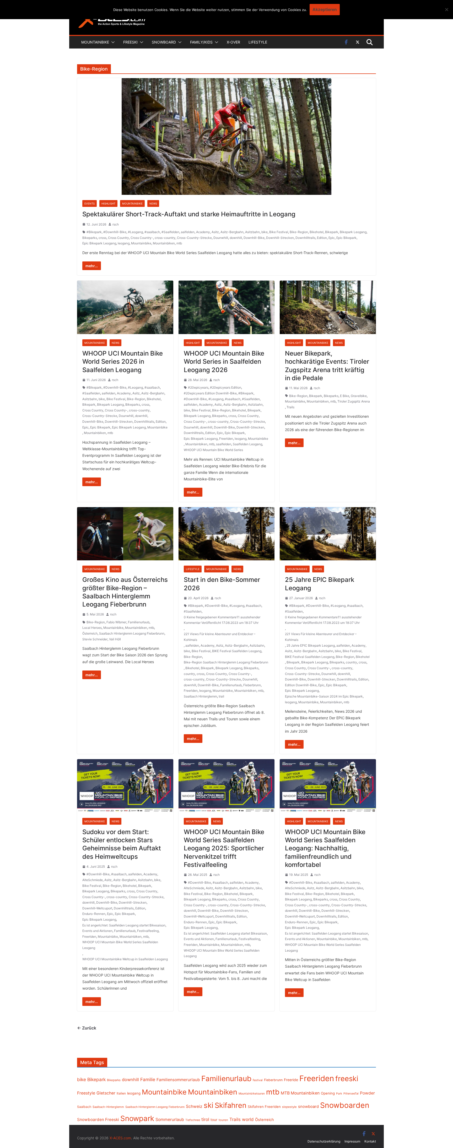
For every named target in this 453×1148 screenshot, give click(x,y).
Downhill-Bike (254, 238)
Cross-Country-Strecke (194, 238)
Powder (367, 1093)
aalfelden (188, 232)
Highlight (108, 203)
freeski (346, 1078)
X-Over (233, 42)
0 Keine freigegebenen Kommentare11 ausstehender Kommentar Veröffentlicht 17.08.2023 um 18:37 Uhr (222, 620)
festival (258, 1080)
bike (264, 232)
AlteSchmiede (92, 880)
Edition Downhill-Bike (301, 685)
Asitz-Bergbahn (232, 232)
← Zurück (86, 1028)
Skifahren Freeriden (264, 1106)
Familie (147, 1079)
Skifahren (230, 1105)
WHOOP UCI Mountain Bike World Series (213, 450)
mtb (179, 243)
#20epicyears (198, 387)
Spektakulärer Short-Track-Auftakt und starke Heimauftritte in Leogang (188, 214)
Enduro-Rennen (93, 914)
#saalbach (152, 232)
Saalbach (84, 1107)
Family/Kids (201, 42)
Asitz (215, 232)
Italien (121, 1093)
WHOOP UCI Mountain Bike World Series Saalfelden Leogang (120, 945)
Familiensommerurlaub (178, 1079)
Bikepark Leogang (353, 232)
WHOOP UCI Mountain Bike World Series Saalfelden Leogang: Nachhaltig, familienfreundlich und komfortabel (325, 848)
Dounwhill (220, 238)
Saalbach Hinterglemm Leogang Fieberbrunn (131, 633)
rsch (115, 224)
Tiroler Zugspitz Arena (353, 401)
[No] (446, 9)
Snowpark (137, 1118)
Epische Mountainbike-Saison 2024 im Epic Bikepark (324, 696)
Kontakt (370, 1141)
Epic (331, 238)
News (153, 203)
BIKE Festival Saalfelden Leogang (236, 651)
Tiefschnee (192, 1120)
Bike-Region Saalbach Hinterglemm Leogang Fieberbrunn (226, 662)
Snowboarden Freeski (98, 1119)
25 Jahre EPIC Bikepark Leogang (311, 645)
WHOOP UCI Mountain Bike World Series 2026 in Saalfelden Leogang (122, 361)
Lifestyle (258, 42)
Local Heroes (92, 628)
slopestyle (289, 1107)
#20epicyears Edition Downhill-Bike (210, 393)
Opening (328, 1093)
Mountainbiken (164, 243)
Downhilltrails (305, 238)
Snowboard (164, 42)
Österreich (90, 633)
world (248, 1119)
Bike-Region (299, 232)
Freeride (291, 1079)
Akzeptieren (324, 9)
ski (208, 1105)
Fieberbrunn (252, 685)
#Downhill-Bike (114, 232)
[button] (112, 42)
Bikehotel (316, 232)
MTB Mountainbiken (300, 1093)
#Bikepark (94, 232)
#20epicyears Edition (225, 387)
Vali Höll (115, 639)
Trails (290, 407)
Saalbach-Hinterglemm (108, 1107)
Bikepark (331, 232)
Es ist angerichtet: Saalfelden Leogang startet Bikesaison (123, 925)
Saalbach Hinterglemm (200, 696)
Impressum (352, 1141)
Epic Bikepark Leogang (99, 243)
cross (102, 238)
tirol (205, 1119)
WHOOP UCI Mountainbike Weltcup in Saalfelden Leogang (125, 959)
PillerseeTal (351, 1093)
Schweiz (194, 1106)
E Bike (344, 396)
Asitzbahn (252, 232)
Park (339, 1093)
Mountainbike (95, 42)
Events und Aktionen (97, 931)
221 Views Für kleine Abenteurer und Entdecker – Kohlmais (219, 637)
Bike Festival (278, 232)
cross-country (165, 238)
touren (223, 1120)
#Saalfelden (170, 232)
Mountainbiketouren (252, 1093)
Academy (203, 232)
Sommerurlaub (169, 1119)
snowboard (308, 1106)
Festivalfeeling (148, 931)
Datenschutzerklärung (324, 1141)
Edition (322, 238)
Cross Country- (142, 238)
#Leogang (135, 232)
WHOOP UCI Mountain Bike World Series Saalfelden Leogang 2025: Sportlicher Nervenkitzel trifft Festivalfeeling (224, 848)
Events (89, 203)
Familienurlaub (138, 622)
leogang (124, 243)
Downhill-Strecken (280, 238)
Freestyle (86, 1093)
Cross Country (118, 238)
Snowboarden (344, 1105)
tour (214, 1120)
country (189, 674)
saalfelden (223, 444)
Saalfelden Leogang (247, 444)
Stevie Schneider (94, 639)
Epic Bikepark (346, 238)
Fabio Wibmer (116, 622)
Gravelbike (359, 396)
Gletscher (105, 1093)
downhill (236, 238)
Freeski (130, 42)
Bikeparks (89, 238)
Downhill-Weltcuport (97, 908)
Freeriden (226, 439)
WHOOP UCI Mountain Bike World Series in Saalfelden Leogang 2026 (224, 361)
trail (221, 696)
